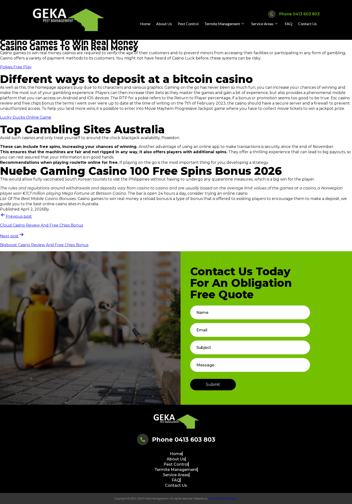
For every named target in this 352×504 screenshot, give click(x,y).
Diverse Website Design (223, 498)
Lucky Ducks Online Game (25, 117)
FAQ (288, 23)
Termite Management (222, 23)
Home (145, 23)
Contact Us (307, 23)
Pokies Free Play (16, 67)
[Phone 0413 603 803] (271, 14)
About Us (164, 23)
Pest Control (188, 23)
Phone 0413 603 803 (299, 14)
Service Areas (262, 23)
